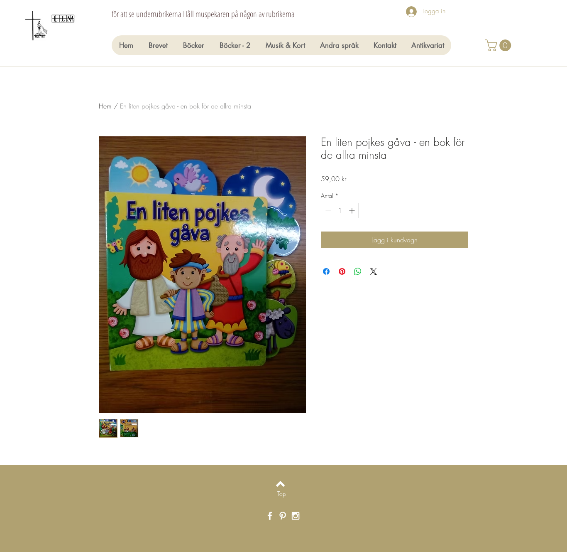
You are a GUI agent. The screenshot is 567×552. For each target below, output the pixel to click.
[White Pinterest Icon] (282, 515)
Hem (105, 106)
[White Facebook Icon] (269, 515)
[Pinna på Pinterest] (342, 271)
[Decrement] (327, 210)
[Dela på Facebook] (326, 271)
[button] (499, 45)
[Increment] (352, 210)
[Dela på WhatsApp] (358, 271)
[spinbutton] (339, 210)
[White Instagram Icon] (295, 515)
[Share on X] (374, 271)
